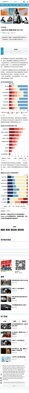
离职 (8, 229)
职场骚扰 (14, 229)
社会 (11, 4)
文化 (14, 4)
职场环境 (21, 229)
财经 (7, 4)
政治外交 (3, 4)
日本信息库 (3, 27)
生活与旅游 (22, 4)
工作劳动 (4, 32)
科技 (17, 4)
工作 (3, 229)
